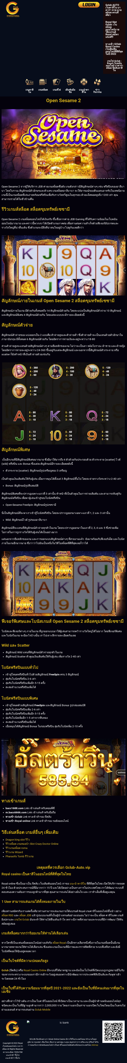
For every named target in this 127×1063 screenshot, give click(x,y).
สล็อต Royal (59, 942)
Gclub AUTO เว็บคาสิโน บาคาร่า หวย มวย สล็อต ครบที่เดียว (113, 10)
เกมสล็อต (43, 89)
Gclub (5, 970)
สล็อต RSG (7, 915)
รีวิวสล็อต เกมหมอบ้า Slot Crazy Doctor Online (32, 843)
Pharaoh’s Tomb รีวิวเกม (20, 856)
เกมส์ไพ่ (57, 89)
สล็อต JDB (25, 915)
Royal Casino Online (35, 970)
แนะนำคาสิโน (84, 90)
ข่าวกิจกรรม (97, 90)
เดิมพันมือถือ (70, 90)
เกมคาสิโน (29, 90)
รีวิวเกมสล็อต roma (16, 848)
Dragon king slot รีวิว (18, 839)
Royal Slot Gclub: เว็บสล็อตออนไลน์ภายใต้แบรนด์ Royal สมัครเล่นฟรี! (112, 29)
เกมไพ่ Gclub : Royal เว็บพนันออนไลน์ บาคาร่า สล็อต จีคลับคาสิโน (114, 66)
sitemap (94, 1045)
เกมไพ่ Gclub (21, 919)
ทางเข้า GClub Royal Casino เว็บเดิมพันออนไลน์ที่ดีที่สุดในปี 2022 (114, 49)
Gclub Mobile (42, 1009)
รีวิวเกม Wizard (14, 852)
